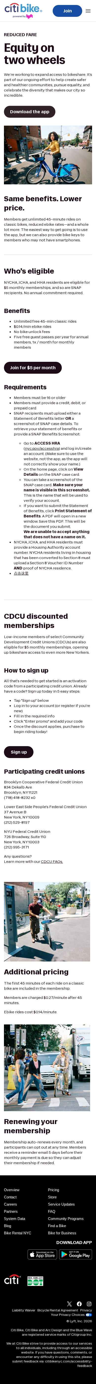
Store (52, 1197)
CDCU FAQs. (52, 861)
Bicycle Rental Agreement (57, 1310)
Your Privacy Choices (68, 1315)
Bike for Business (62, 1233)
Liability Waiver (23, 1310)
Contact (10, 1197)
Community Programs (66, 1218)
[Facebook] (79, 1304)
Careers (10, 1204)
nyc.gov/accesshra (42, 448)
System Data (14, 1218)
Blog (7, 1226)
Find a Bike (57, 1226)
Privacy (86, 1310)
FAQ (51, 1211)
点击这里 (21, 573)
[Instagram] (89, 1304)
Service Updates (61, 1204)
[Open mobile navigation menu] (88, 11)
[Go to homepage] (24, 11)
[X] (69, 1304)
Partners (11, 1211)
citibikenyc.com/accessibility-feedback (68, 1363)
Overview (11, 1190)
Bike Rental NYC (17, 1233)
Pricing (53, 1190)
